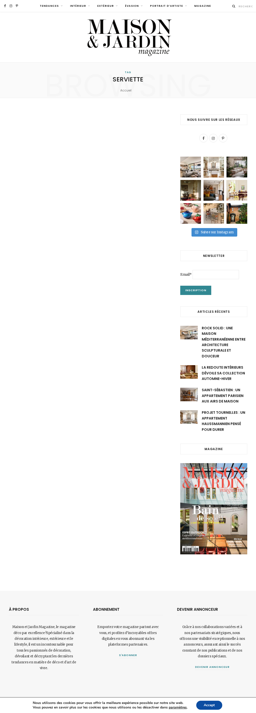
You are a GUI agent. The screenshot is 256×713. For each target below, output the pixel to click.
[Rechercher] (234, 6)
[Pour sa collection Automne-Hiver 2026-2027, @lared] (236, 190)
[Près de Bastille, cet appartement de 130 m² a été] (214, 190)
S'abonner (128, 655)
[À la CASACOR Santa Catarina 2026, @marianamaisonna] (236, 167)
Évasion (132, 6)
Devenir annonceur (212, 667)
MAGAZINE (202, 6)
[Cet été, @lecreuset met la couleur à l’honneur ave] (190, 213)
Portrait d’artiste (166, 6)
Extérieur (105, 6)
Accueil (126, 90)
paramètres (178, 707)
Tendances (49, 6)
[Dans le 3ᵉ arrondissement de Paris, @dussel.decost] (214, 167)
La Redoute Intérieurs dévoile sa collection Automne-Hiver (223, 373)
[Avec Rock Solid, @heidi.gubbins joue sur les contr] (190, 167)
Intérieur (78, 6)
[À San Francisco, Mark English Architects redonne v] (236, 213)
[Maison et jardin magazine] (128, 37)
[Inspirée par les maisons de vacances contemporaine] (190, 190)
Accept (209, 705)
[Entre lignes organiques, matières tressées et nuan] (214, 213)
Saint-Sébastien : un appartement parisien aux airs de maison (223, 395)
